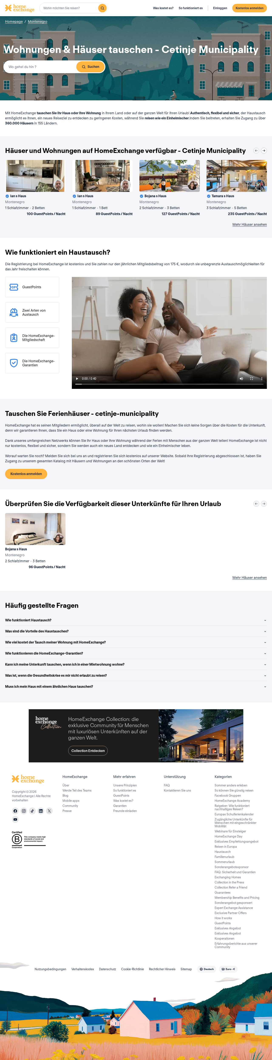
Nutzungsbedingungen (50, 969)
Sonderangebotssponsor (232, 867)
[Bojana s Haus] (169, 188)
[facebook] (15, 810)
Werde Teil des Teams (77, 790)
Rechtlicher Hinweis (162, 969)
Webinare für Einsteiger (230, 831)
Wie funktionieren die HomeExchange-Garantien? (44, 653)
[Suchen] (102, 8)
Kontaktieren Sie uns (177, 790)
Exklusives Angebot (228, 928)
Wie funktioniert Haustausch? (28, 620)
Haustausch (223, 851)
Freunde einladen (125, 811)
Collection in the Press (229, 882)
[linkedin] (40, 810)
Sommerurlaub (225, 862)
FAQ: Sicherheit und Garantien (235, 872)
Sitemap (186, 969)
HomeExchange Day (228, 836)
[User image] (58, 185)
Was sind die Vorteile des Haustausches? (37, 631)
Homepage (14, 22)
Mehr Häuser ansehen (249, 225)
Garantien (120, 805)
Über (65, 785)
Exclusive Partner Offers (231, 913)
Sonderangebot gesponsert (233, 902)
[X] (49, 810)
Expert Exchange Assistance (234, 908)
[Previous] (256, 151)
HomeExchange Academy (232, 800)
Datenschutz (107, 969)
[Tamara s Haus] (237, 188)
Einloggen (220, 8)
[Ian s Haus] (35, 188)
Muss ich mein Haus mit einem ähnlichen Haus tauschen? (49, 687)
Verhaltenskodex (82, 969)
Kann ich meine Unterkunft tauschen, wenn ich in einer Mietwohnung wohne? (65, 664)
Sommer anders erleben (231, 785)
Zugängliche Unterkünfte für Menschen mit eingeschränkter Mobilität (235, 823)
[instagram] (23, 810)
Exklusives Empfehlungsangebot (236, 841)
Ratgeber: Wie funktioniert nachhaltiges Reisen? (232, 807)
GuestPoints (121, 795)
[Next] (264, 151)
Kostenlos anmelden (250, 8)
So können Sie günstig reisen (234, 790)
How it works (223, 918)
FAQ (167, 785)
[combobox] (74, 8)
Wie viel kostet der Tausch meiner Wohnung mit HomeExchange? (55, 642)
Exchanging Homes (228, 877)
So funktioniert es (191, 8)
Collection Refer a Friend (231, 887)
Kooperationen (224, 938)
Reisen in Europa (226, 846)
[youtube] (15, 819)
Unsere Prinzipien (125, 785)
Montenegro (37, 22)
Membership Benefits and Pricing (237, 897)
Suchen (93, 67)
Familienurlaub (224, 857)
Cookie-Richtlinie (132, 969)
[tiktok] (32, 810)
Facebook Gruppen (228, 795)
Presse (67, 811)
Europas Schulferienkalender (234, 814)
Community (70, 805)
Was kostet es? (163, 8)
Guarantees (223, 892)
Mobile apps (70, 800)
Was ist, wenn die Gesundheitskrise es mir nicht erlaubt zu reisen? (56, 675)
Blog (65, 795)
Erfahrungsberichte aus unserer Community (236, 945)
